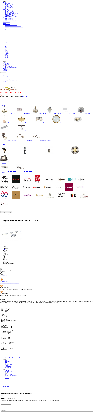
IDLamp (6, 46)
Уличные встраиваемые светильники (12, 28)
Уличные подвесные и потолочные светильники (14, 27)
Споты (4, 17)
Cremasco (6, 38)
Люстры (4, 2)
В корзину (2, 271)
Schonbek (6, 55)
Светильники (5, 9)
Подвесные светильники (9, 10)
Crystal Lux (7, 39)
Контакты (4, 68)
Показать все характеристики (8, 263)
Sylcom (6, 58)
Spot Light (6, 56)
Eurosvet (6, 43)
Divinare (6, 40)
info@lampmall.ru (6, 386)
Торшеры (4, 23)
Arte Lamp (7, 35)
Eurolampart (7, 42)
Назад (4, 1)
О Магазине (5, 62)
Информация (5, 65)
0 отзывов (4, 247)
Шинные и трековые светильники (11, 16)
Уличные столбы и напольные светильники (13, 26)
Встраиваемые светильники (10, 14)
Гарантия (6, 372)
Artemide (6, 36)
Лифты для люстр (8, 8)
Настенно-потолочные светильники (11, 13)
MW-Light (6, 51)
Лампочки (3, 172)
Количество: (2, 267)
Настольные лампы (6, 22)
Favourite (6, 44)
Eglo (5, 41)
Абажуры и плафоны (6, 33)
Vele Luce (6, 59)
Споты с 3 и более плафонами (10, 20)
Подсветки (4, 163)
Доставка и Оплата (6, 63)
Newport (6, 52)
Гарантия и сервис (6, 64)
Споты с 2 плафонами (9, 19)
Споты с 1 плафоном (9, 18)
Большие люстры (8, 5)
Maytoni (6, 50)
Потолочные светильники (9, 11)
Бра (3, 21)
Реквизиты (7, 378)
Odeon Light (7, 53)
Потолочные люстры (9, 4)
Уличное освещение (6, 24)
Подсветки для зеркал (7, 355)
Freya (6, 45)
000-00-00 (25, 96)
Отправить (3, 410)
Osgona (6, 54)
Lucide (6, 48)
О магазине (2, 357)
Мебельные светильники (9, 15)
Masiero (6, 49)
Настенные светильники (9, 12)
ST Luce (6, 57)
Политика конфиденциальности (11, 67)
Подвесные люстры (8, 3)
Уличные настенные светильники (11, 25)
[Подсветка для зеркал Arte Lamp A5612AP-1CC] (11, 244)
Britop (6, 37)
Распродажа (5, 70)
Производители (5, 34)
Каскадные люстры (8, 6)
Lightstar (6, 47)
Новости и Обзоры (8, 66)
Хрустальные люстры (9, 7)
